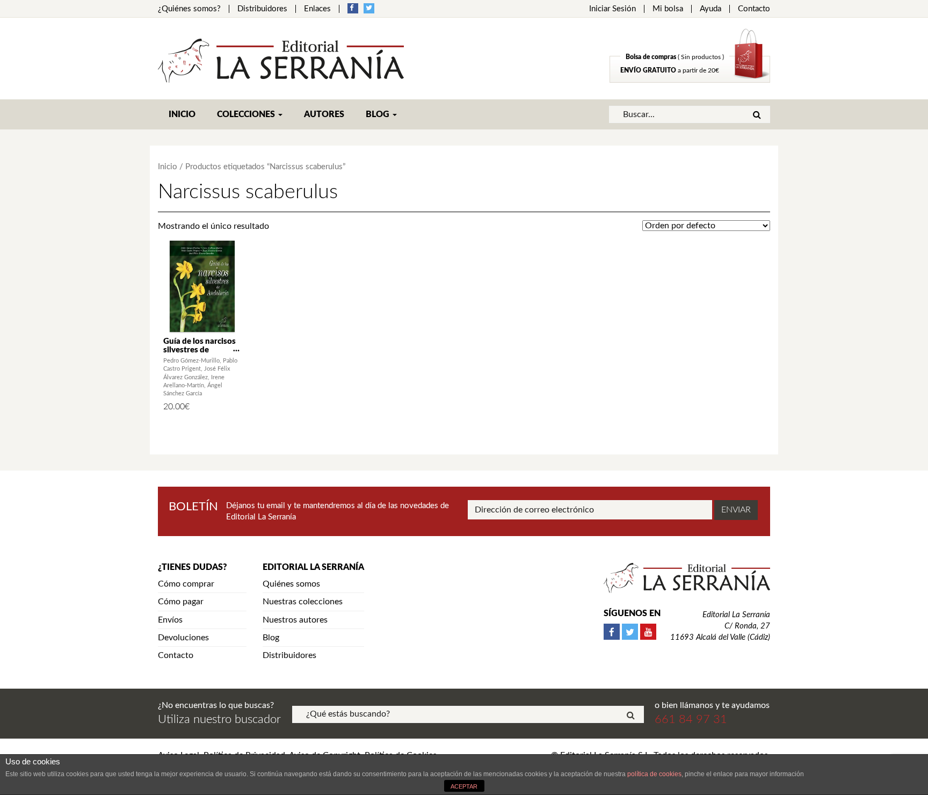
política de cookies (654, 774)
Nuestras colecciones (303, 601)
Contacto (754, 9)
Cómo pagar (181, 601)
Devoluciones (183, 637)
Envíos (170, 620)
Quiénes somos (291, 584)
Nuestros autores (295, 620)
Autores (324, 114)
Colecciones (247, 114)
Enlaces (317, 9)
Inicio (182, 114)
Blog (379, 114)
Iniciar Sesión (612, 9)
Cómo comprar (186, 584)
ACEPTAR (464, 786)
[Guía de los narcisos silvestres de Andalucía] (202, 286)
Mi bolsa (668, 9)
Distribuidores (262, 9)
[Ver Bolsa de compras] (690, 80)
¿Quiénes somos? (189, 9)
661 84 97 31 (691, 719)
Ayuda (710, 9)
